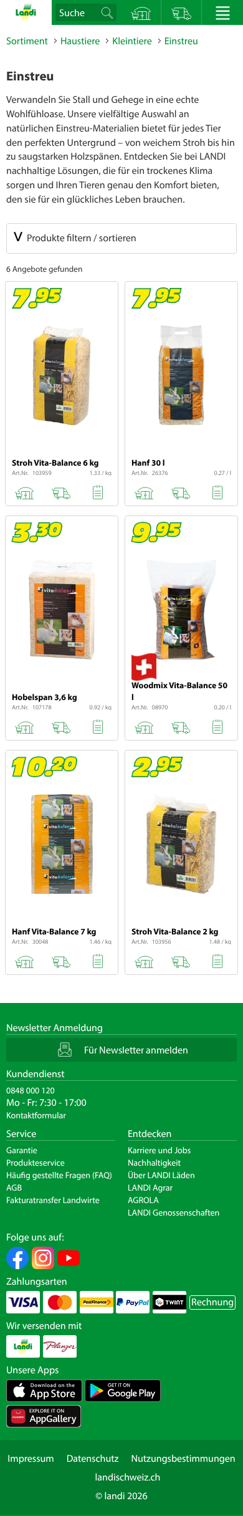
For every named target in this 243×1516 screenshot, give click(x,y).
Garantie (21, 1150)
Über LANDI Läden (161, 1175)
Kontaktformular (36, 1115)
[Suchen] (108, 12)
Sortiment (27, 41)
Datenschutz (93, 1458)
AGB (14, 1187)
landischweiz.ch (128, 1477)
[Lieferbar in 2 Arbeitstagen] (60, 491)
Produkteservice (35, 1162)
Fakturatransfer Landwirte (53, 1200)
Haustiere (80, 41)
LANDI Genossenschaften (173, 1212)
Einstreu (181, 41)
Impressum (30, 1458)
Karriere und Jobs (159, 1150)
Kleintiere (131, 41)
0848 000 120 (30, 1090)
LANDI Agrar (150, 1187)
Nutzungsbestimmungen (183, 1458)
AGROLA (143, 1200)
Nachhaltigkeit (154, 1162)
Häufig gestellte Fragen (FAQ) (59, 1175)
